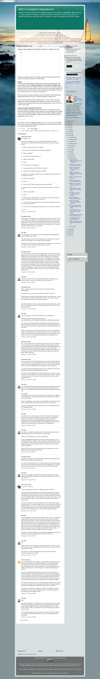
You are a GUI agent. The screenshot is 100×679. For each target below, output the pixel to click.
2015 (69, 127)
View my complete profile (72, 117)
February (71, 158)
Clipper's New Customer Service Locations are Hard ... (75, 185)
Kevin (61, 34)
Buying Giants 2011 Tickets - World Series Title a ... (75, 215)
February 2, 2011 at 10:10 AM (28, 336)
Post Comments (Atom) (30, 654)
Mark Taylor (24, 559)
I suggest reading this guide (26, 124)
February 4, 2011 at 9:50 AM (28, 535)
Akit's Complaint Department (36, 9)
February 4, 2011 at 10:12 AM (28, 555)
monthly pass (36, 130)
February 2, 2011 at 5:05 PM (28, 468)
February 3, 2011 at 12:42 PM (28, 510)
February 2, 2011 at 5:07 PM (28, 479)
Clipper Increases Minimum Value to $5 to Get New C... (75, 161)
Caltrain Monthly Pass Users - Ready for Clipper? (74, 169)
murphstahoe (24, 136)
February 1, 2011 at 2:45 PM (28, 227)
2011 (69, 135)
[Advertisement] (40, 637)
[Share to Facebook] (35, 128)
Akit (22, 232)
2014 (69, 129)
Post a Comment (24, 620)
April (70, 153)
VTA (57, 130)
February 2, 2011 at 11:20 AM (28, 379)
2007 (69, 235)
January (71, 226)
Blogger (66, 673)
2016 (69, 125)
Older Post (59, 651)
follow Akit (71, 41)
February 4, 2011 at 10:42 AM (28, 617)
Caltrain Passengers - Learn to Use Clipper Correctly (74, 202)
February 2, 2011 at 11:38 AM (28, 409)
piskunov (55, 673)
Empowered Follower (76, 40)
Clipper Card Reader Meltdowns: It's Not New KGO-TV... (75, 173)
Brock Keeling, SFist (57, 43)
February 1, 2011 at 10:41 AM (28, 211)
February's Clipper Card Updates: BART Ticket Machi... (75, 206)
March (71, 156)
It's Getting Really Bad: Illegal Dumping (74, 218)
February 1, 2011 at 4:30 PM (28, 282)
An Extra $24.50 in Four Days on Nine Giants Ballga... (75, 211)
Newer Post (21, 651)
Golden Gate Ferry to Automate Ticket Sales (75, 181)
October (71, 141)
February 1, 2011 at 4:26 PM (28, 272)
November (72, 139)
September (72, 143)
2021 (69, 123)
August (71, 145)
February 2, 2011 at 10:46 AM (28, 354)
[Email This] (31, 128)
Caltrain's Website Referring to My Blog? (75, 198)
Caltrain (27, 130)
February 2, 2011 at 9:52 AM (28, 308)
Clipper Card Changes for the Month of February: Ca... (75, 222)
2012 (69, 133)
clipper (31, 130)
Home (41, 651)
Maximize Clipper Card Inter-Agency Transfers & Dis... (75, 189)
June (70, 149)
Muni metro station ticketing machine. (28, 90)
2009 (69, 231)
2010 (69, 229)
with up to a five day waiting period (36, 91)
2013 (69, 131)
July (70, 147)
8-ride (23, 130)
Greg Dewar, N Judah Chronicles (71, 38)
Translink (53, 130)
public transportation (46, 130)
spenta (59, 32)
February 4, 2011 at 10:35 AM (28, 593)
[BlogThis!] (32, 128)
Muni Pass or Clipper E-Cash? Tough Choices (75, 165)
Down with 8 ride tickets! (27, 486)
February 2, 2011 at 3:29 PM (28, 451)
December (72, 137)
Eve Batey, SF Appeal (64, 37)
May (70, 151)
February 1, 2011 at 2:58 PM (28, 247)
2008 (69, 233)
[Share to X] (34, 128)
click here (46, 99)
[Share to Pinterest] (37, 128)
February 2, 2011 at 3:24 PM (28, 425)
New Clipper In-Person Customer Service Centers (74, 194)
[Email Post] (28, 128)
